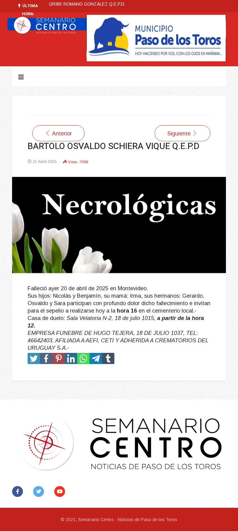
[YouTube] (61, 491)
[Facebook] (18, 491)
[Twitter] (39, 491)
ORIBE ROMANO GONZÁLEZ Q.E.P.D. (87, 4)
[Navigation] (21, 77)
